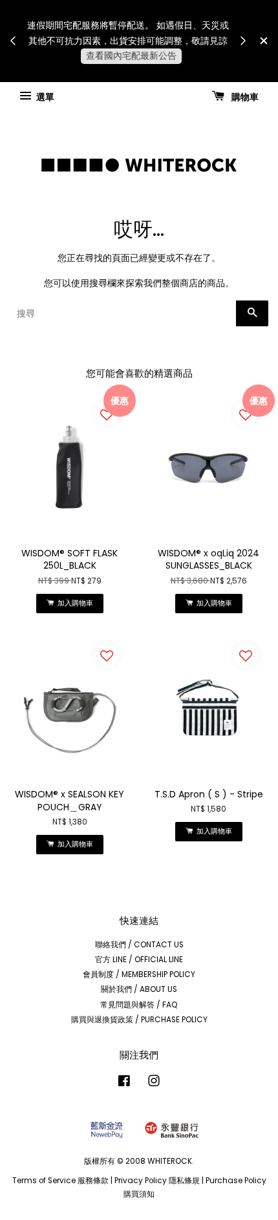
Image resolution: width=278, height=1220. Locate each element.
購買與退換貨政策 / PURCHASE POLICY (139, 1020)
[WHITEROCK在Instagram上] (154, 1083)
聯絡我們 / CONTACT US (139, 945)
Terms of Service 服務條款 (60, 1180)
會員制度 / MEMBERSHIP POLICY (139, 974)
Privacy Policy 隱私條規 (157, 1180)
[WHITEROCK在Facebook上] (124, 1083)
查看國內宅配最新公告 (131, 55)
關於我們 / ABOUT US (139, 989)
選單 (44, 96)
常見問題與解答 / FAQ (139, 1005)
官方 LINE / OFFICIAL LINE (139, 959)
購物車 (244, 96)
